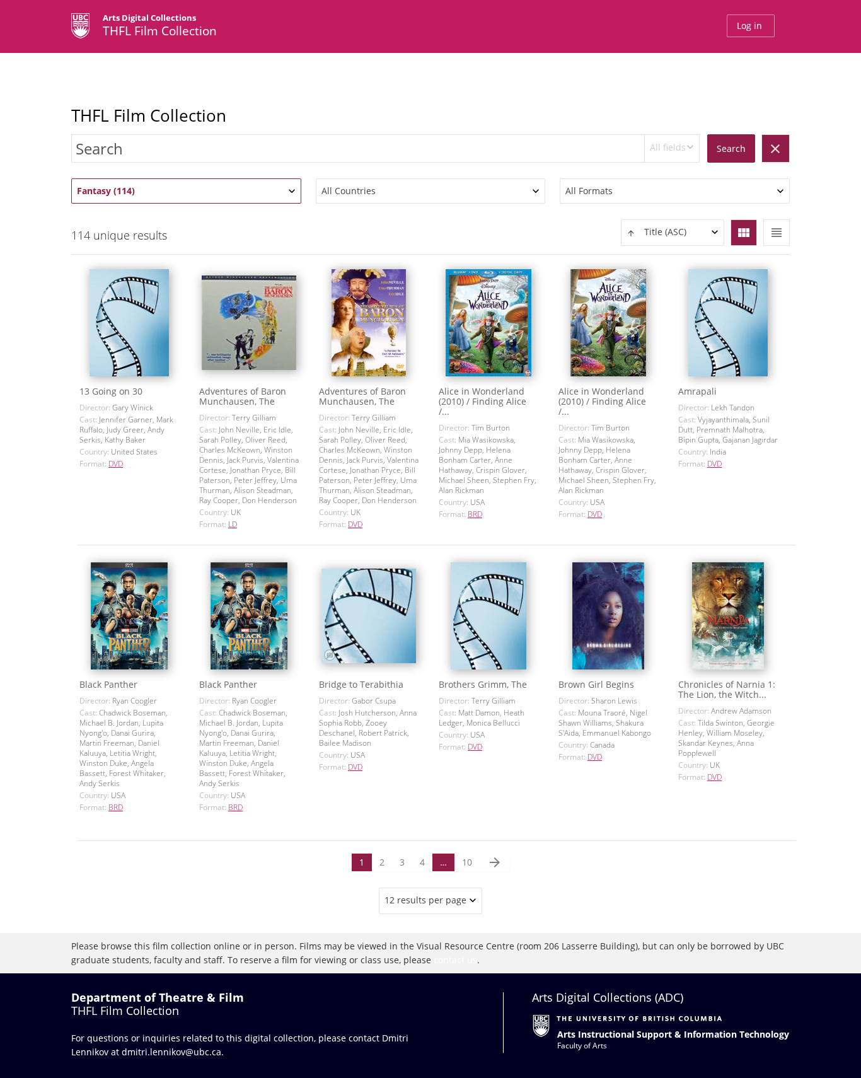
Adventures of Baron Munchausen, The (242, 396)
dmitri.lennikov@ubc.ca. (173, 1052)
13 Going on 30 (110, 391)
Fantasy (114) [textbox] (106, 191)
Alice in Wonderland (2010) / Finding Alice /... (482, 401)
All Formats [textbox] (589, 191)
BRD (475, 514)
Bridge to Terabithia (361, 684)
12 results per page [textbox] (425, 900)
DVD (115, 463)
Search (731, 148)
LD (232, 524)
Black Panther (108, 684)
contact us (455, 960)
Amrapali (697, 391)
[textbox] (672, 232)
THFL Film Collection (148, 115)
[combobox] (672, 148)
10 (467, 862)
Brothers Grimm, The (483, 684)
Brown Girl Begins (596, 684)
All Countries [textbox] (348, 191)
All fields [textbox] (668, 147)
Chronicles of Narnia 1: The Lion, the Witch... (726, 689)
